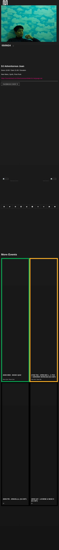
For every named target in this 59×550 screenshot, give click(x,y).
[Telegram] (44, 207)
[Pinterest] (15, 207)
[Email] (55, 207)
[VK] (38, 207)
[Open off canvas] (54, 2)
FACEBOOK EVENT (10, 84)
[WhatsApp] (49, 207)
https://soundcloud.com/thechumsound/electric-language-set (21, 78)
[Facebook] (4, 207)
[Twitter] (10, 207)
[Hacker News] (32, 207)
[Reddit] (27, 207)
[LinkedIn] (21, 207)
